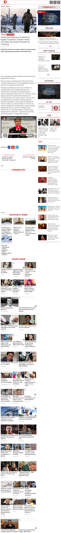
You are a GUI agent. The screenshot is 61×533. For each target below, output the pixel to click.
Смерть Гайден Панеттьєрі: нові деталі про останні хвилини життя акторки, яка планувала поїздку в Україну (54, 227)
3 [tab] (50, 46)
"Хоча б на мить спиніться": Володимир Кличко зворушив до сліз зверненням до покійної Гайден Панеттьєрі (54, 149)
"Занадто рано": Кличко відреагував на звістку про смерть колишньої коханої (54, 208)
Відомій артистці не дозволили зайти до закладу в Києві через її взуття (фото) (54, 199)
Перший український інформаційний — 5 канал (5, 2)
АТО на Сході (10, 34)
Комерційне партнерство (41, 106)
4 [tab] (52, 46)
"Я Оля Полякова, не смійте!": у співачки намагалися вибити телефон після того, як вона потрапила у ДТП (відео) (54, 170)
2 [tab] (47, 46)
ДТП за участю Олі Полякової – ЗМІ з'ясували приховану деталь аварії (53, 237)
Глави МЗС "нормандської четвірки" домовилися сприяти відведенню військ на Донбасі (6, 250)
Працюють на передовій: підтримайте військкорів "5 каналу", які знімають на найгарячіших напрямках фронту (44, 61)
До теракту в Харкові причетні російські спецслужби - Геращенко (8, 158)
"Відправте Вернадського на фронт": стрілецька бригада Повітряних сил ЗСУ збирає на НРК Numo (43, 70)
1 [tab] (45, 46)
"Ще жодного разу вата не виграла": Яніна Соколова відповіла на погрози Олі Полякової (54, 191)
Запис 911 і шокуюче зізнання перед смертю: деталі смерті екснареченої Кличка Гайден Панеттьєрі (54, 159)
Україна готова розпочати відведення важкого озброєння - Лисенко (18, 230)
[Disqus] (18, 192)
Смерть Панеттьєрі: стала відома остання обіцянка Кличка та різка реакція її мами (53, 217)
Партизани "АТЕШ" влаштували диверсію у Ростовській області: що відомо (48, 40)
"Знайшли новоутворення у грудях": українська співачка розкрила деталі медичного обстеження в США (53, 181)
